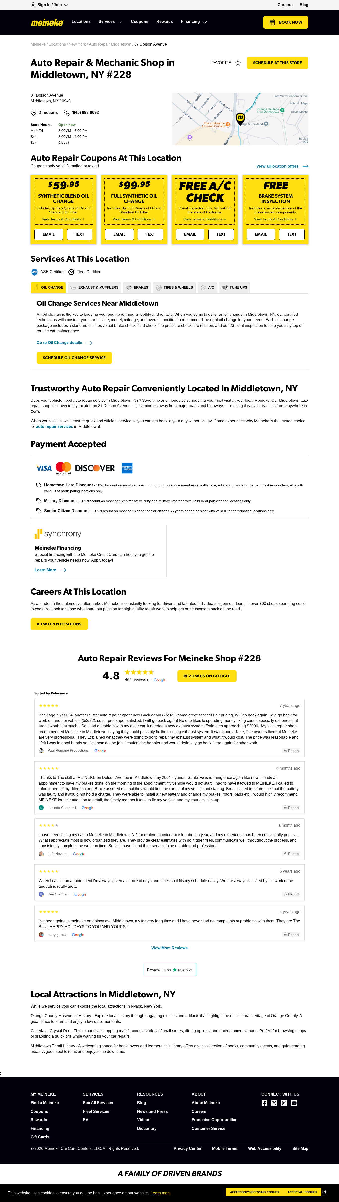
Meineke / (40, 44)
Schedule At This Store (277, 63)
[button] (325, 1192)
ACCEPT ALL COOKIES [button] (302, 1192)
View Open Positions (59, 624)
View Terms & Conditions (61, 219)
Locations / (59, 44)
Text (79, 234)
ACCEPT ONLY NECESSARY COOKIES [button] (254, 1192)
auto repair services (54, 426)
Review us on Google (207, 676)
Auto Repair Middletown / (111, 44)
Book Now (290, 22)
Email (49, 234)
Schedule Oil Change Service (74, 358)
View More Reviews (169, 948)
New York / (79, 44)
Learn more (161, 1193)
